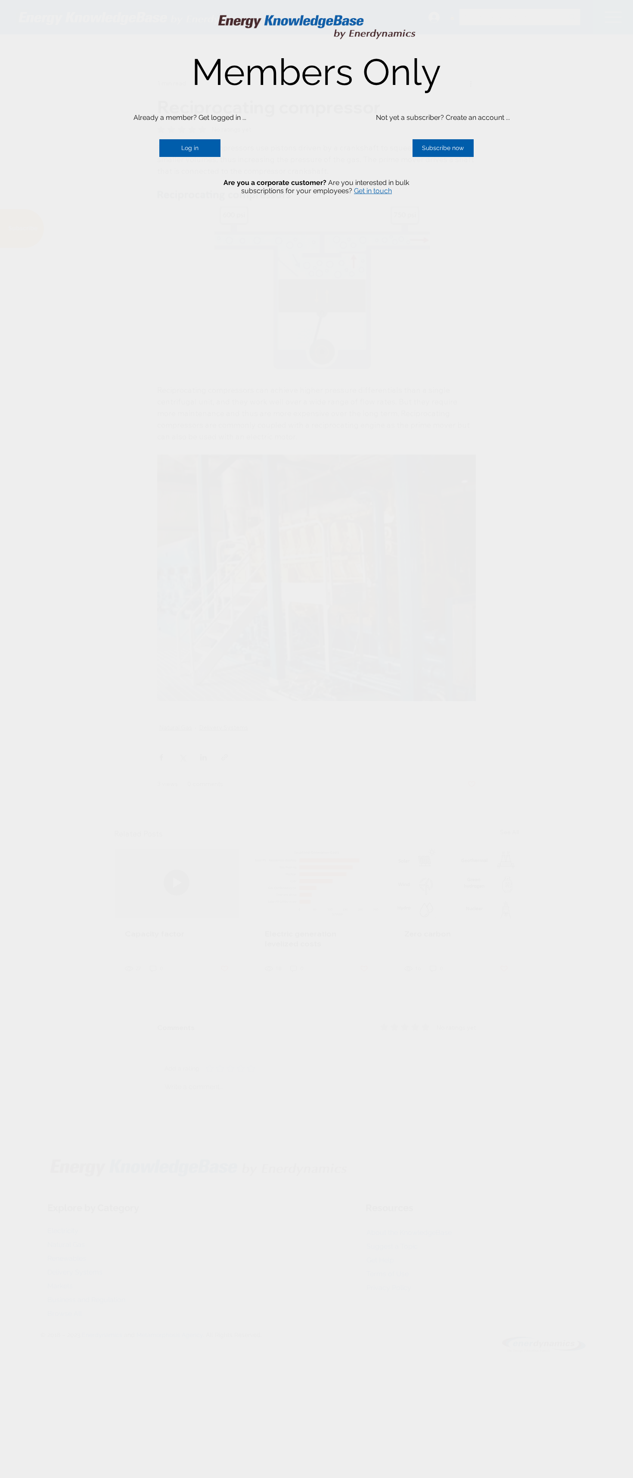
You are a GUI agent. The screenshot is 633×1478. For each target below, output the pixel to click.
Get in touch (373, 191)
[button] (189, 148)
